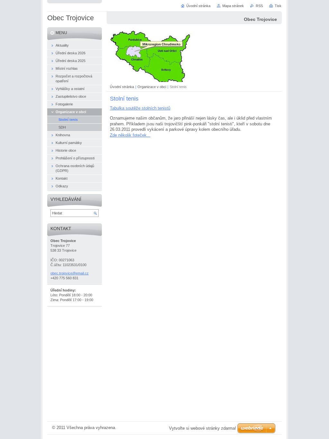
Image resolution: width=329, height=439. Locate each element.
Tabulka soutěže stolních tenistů (140, 108)
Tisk (278, 6)
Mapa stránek (233, 6)
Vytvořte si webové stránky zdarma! (202, 428)
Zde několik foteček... (130, 135)
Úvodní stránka (122, 87)
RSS (259, 6)
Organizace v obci (152, 87)
